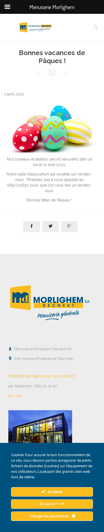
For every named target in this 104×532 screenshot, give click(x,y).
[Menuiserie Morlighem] (56, 27)
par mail (15, 396)
